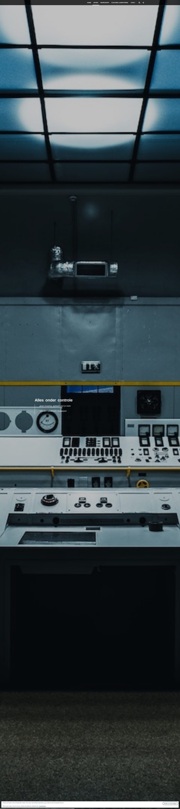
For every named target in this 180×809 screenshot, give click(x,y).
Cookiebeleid (42, 806)
